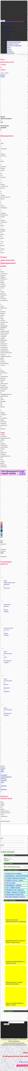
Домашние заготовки (14, 42)
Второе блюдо (8, 31)
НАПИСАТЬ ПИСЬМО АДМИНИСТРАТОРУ (14, 1045)
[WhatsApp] (1, 533)
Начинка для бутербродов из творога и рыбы (15, 962)
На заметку (10, 53)
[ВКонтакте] (1, 525)
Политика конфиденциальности (14, 1043)
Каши (8, 47)
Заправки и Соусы (13, 44)
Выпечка (6, 38)
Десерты (6, 35)
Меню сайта (7, 867)
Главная (6, 26)
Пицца (9, 49)
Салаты (6, 33)
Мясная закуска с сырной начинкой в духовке (14, 983)
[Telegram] (1, 537)
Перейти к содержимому (9, 23)
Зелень (3, 768)
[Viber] (1, 535)
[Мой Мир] (1, 529)
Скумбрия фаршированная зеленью (6, 775)
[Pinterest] (1, 527)
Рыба (2, 769)
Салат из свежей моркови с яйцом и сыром (15, 1004)
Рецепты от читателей (14, 45)
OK (6, 860)
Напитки (10, 51)
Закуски (6, 36)
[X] (1, 531)
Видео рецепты (9, 28)
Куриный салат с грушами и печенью (4, 785)
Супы (5, 29)
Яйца (2, 771)
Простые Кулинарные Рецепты (14, 21)
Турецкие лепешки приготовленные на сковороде (16, 920)
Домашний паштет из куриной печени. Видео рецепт (15, 941)
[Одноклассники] (1, 523)
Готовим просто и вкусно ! (10, 1039)
